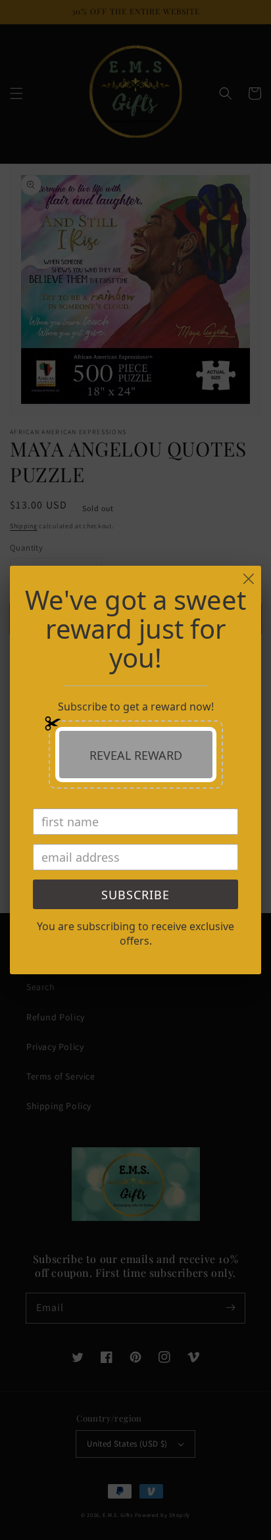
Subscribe (135, 895)
